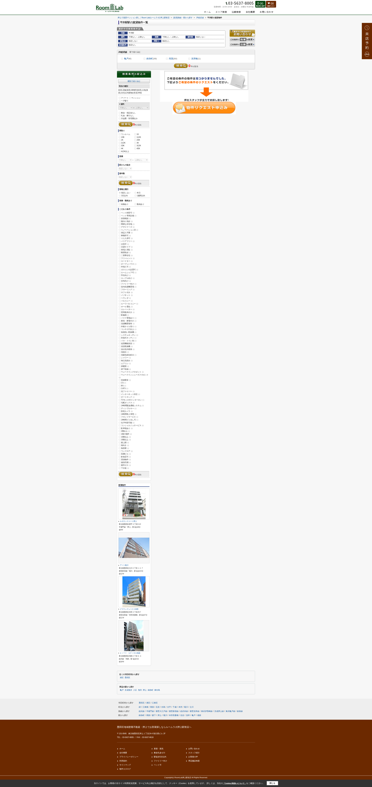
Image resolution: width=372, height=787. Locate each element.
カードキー (127, 261)
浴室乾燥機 (127, 346)
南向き (125, 445)
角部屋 (125, 448)
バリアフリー (127, 241)
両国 (173, 58)
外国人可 (126, 267)
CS (123, 383)
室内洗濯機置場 (128, 287)
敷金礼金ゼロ (159, 753)
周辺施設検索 (194, 761)
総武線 (142, 711)
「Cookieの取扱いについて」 (234, 783)
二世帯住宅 (127, 255)
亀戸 (127, 58)
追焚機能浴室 (127, 343)
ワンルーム (125, 134)
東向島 (157, 690)
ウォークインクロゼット (132, 372)
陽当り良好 (127, 221)
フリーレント (127, 258)
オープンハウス (128, 264)
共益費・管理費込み (129, 118)
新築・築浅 (158, 749)
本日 (138, 193)
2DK (138, 140)
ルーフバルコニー (129, 304)
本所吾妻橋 (173, 715)
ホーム (122, 749)
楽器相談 (126, 218)
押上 (144, 690)
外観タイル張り (128, 326)
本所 (180, 707)
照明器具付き (127, 312)
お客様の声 (193, 757)
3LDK (139, 145)
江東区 (155, 703)
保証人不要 (127, 233)
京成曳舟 (128, 690)
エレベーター (127, 309)
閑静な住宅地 (127, 224)
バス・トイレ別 (128, 341)
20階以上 (126, 440)
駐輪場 (125, 315)
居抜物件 (126, 459)
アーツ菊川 (124, 565)
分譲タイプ (127, 247)
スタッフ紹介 (194, 753)
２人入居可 (127, 238)
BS (123, 386)
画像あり (124, 204)
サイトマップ (125, 765)
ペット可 (157, 765)
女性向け (126, 281)
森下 (154, 715)
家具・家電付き (128, 321)
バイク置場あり (128, 318)
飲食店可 (126, 457)
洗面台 (125, 352)
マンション (135, 98)
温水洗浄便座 (127, 349)
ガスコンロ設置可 (129, 270)
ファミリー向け (128, 284)
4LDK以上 (125, 151)
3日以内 (124, 196)
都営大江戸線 (162, 711)
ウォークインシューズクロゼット (134, 376)
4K (122, 148)
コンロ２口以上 (128, 329)
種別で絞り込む (134, 81)
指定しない (125, 193)
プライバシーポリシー (128, 757)
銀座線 (240, 711)
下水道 (125, 468)
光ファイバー (127, 391)
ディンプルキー (128, 408)
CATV (124, 388)
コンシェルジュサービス (132, 425)
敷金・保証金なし (128, 113)
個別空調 (126, 462)
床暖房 (125, 366)
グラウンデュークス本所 (129, 609)
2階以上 (125, 431)
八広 (135, 690)
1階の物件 (126, 434)
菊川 (186, 707)
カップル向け (127, 278)
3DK (123, 145)
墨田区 (127, 678)
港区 (122, 678)
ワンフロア (127, 451)
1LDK (139, 137)
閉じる (272, 783)
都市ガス (126, 465)
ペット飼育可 (127, 213)
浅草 (188, 715)
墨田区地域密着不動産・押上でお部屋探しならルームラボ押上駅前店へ (154, 727)
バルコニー (127, 301)
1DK (123, 137)
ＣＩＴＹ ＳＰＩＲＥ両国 (130, 653)
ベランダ (126, 298)
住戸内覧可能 (127, 423)
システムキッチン (129, 335)
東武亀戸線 (231, 711)
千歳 (175, 707)
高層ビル (126, 454)
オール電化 (127, 307)
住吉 (182, 715)
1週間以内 (141, 196)
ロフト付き (127, 292)
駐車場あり (127, 428)
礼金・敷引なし (127, 115)
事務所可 (126, 235)
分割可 (125, 244)
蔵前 (199, 715)
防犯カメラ (127, 411)
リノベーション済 (129, 230)
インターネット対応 (130, 394)
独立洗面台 (127, 360)
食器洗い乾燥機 (128, 332)
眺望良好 (126, 252)
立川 (192, 707)
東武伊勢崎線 (207, 711)
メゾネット (127, 295)
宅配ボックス (127, 403)
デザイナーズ (127, 227)
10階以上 (126, 437)
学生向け (126, 275)
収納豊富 (126, 380)
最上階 (125, 442)
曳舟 (140, 690)
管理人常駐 (127, 250)
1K (138, 134)
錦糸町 (151, 58)
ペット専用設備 (128, 216)
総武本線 (184, 711)
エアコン (126, 363)
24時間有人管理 (128, 414)
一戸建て (124, 101)
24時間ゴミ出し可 (129, 420)
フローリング (127, 289)
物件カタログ (125, 769)
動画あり (140, 204)
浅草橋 (196, 58)
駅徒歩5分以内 (160, 757)
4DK (138, 148)
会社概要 (123, 753)
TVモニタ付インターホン (132, 400)
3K (138, 143)
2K (122, 140)
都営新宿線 (174, 711)
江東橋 (146, 707)
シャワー (126, 358)
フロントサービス (129, 417)
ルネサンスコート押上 (128, 521)
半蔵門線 (150, 711)
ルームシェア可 (128, 272)
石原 (158, 707)
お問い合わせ (194, 749)
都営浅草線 (195, 711)
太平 (169, 707)
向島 (163, 707)
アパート (124, 98)
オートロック (127, 397)
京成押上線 (219, 711)
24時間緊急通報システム (132, 405)
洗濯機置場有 (127, 323)
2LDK (123, 143)
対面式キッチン (128, 338)
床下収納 (126, 369)
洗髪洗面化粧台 (128, 355)
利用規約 (123, 761)
